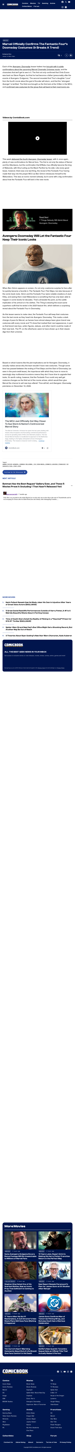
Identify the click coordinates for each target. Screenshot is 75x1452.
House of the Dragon (57, 1396)
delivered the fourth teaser (32, 159)
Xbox (4, 1422)
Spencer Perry (7, 54)
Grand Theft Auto (56, 1427)
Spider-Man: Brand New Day (35, 1393)
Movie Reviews (31, 1387)
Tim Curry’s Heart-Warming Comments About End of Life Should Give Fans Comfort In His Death (20, 1351)
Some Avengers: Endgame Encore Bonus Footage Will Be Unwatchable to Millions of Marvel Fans (20, 1256)
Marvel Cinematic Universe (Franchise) (53, 464)
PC (3, 1427)
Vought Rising (54, 1401)
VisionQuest (54, 1404)
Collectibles (27, 6)
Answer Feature (7, 464)
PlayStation (6, 1425)
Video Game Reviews (10, 1416)
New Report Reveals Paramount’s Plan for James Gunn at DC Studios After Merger (54, 1286)
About (30, 1442)
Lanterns (53, 1398)
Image (5, 1396)
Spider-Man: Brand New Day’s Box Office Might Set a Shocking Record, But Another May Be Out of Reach (39, 628)
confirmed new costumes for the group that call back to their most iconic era (37, 86)
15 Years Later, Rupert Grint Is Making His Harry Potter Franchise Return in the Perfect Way (54, 1256)
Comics (25, 3)
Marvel (5, 1390)
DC (4, 1393)
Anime (52, 3)
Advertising (20, 1442)
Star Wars (53, 1419)
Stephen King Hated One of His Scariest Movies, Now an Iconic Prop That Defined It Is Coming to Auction (19, 1287)
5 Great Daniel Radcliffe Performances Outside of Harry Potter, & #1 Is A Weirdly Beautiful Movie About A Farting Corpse (38, 612)
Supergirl (29, 1390)
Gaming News (7, 1413)
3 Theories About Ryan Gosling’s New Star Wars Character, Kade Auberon (39, 636)
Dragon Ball (30, 1416)
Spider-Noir (54, 1390)
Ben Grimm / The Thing (33, 464)
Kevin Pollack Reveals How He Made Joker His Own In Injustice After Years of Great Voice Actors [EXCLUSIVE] (38, 603)
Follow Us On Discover (14, 472)
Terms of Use (41, 668)
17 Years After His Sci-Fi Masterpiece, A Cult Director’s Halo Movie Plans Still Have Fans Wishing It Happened (20, 1319)
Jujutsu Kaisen (31, 1422)
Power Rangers (55, 1425)
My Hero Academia (32, 1427)
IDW (4, 1398)
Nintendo (5, 1419)
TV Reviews (54, 1387)
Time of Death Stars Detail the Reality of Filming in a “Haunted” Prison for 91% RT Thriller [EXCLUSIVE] (38, 620)
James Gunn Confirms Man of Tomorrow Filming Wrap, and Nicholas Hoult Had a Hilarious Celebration (51, 1319)
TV (39, 3)
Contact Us (8, 1442)
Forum (36, 6)
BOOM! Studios (8, 1401)
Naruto (28, 1425)
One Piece (29, 1430)
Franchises (55, 1410)
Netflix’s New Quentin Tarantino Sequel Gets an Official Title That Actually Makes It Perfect (53, 1351)
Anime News (30, 1413)
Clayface (29, 1396)
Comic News (7, 1384)
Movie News (30, 1384)
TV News (53, 1384)
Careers (39, 1442)
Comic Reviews (7, 1387)
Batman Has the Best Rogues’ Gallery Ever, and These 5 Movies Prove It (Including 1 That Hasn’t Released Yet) (33, 485)
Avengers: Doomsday (22, 66)
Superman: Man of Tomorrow (36, 1404)
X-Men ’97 (53, 1393)
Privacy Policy (60, 668)
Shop (28, 1436)
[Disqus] (38, 515)
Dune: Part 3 (30, 1398)
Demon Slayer (31, 1419)
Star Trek (53, 1422)
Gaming (45, 3)
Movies (33, 3)
